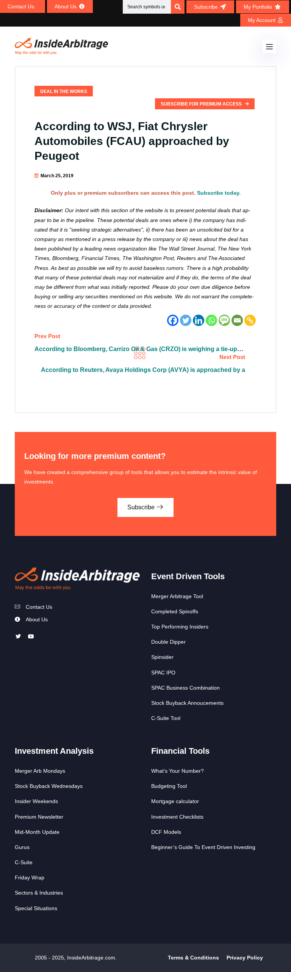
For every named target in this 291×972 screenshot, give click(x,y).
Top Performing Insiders (179, 627)
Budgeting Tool (169, 786)
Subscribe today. (219, 193)
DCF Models (166, 832)
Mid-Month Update (37, 832)
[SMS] (224, 320)
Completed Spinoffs (174, 611)
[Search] (178, 7)
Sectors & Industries (39, 893)
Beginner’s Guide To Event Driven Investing (203, 847)
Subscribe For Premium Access (202, 104)
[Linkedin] (198, 320)
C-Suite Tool (165, 718)
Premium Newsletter (39, 817)
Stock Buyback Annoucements (187, 703)
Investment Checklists (177, 817)
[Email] (237, 320)
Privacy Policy (245, 958)
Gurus (22, 847)
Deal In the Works (63, 91)
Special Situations (36, 908)
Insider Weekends (36, 801)
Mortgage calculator (175, 801)
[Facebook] (172, 320)
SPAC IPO (163, 673)
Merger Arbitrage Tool (177, 596)
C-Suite (24, 862)
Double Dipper (168, 642)
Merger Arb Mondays (40, 771)
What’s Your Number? (177, 771)
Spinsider (162, 657)
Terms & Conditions (193, 958)
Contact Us (39, 607)
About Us (37, 619)
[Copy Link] (250, 320)
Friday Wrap (29, 877)
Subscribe (141, 507)
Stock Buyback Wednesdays (49, 786)
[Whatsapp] (211, 320)
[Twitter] (185, 320)
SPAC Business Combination (185, 688)
